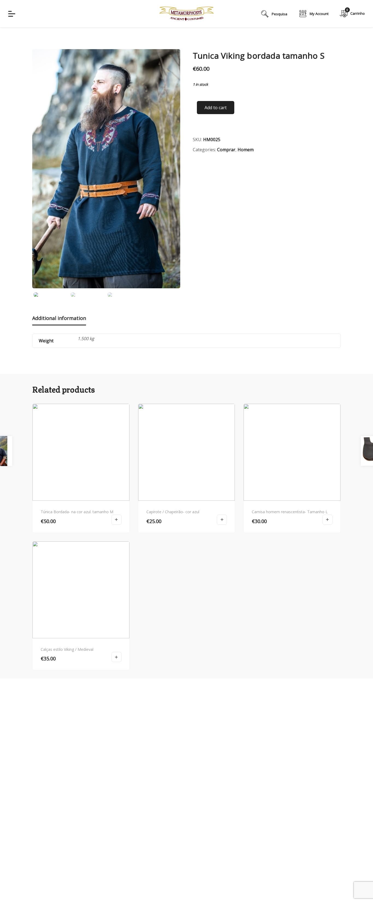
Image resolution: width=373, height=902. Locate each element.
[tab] (59, 318)
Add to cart (216, 108)
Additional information (59, 318)
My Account (319, 13)
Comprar (226, 150)
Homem (246, 150)
